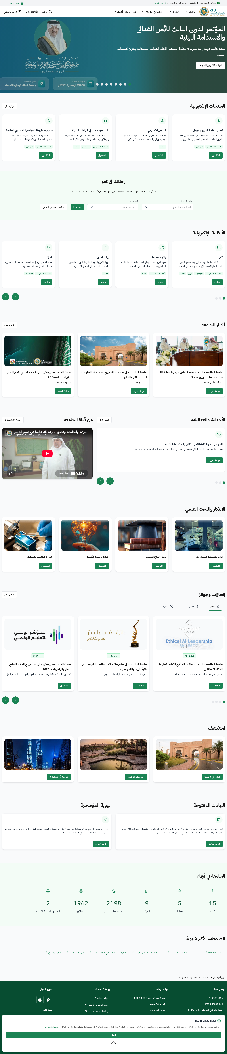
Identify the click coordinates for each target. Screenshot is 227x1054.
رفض (113, 1042)
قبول (113, 1035)
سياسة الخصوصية (52, 1027)
